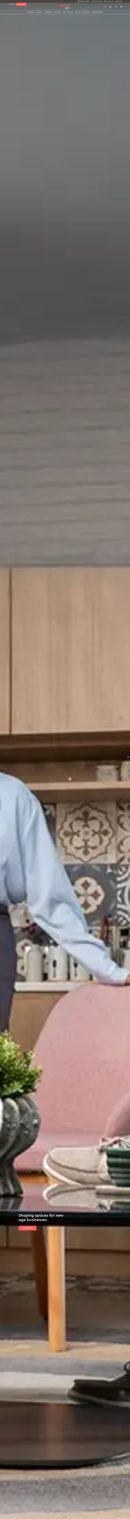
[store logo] (65, 6)
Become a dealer (85, 1)
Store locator (98, 1)
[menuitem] (30, 12)
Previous (127, 762)
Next (127, 757)
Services (120, 1)
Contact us (110, 1)
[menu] (65, 12)
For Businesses (21, 4)
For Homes (12, 4)
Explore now (27, 1228)
